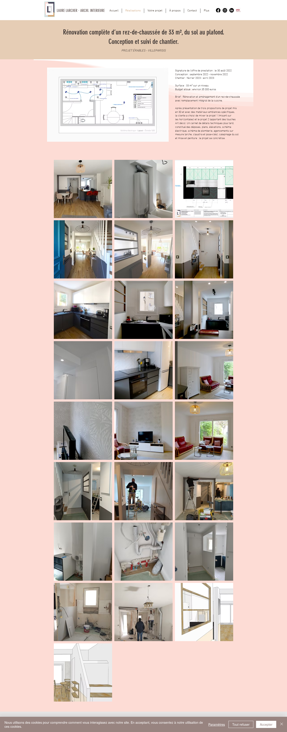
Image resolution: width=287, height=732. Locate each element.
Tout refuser (241, 724)
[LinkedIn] (231, 10)
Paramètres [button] (216, 724)
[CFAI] (238, 10)
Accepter (266, 724)
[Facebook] (218, 10)
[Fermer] (281, 724)
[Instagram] (225, 10)
